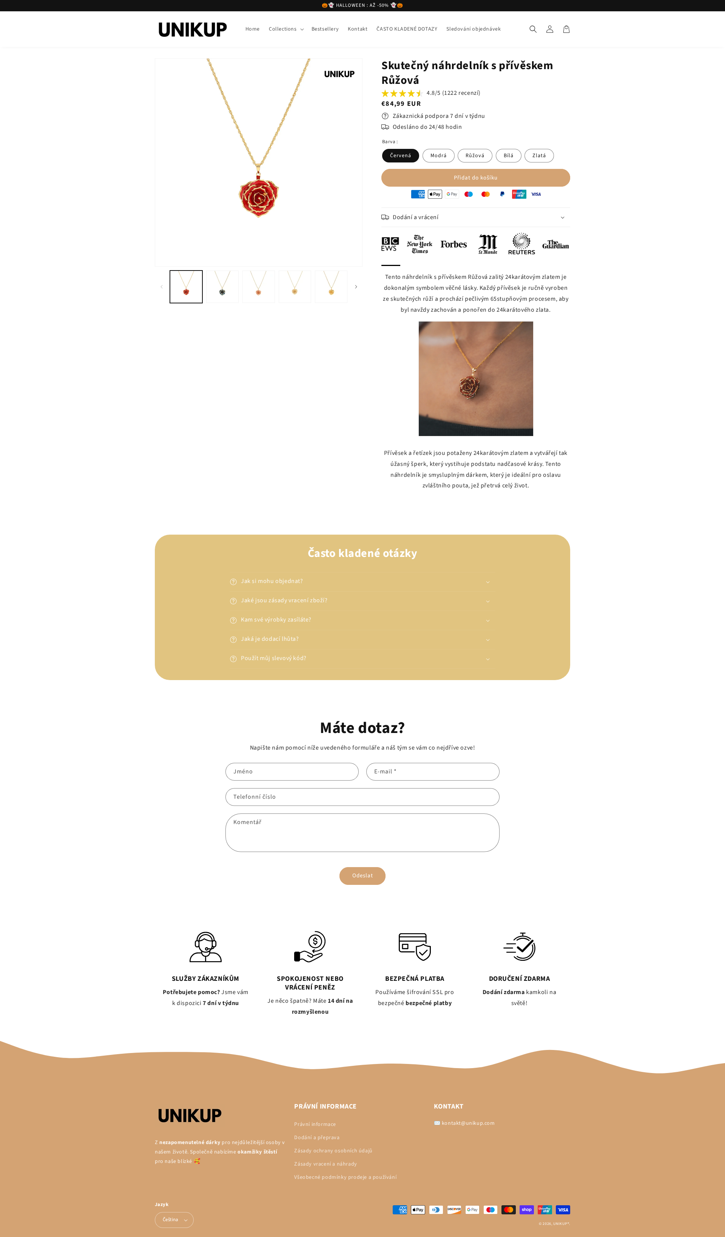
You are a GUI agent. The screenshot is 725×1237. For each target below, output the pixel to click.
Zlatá (539, 155)
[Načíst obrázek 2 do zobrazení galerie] (222, 287)
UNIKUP (560, 1223)
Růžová (475, 155)
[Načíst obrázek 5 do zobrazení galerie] (331, 287)
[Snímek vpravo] (355, 287)
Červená (400, 155)
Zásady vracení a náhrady (325, 1164)
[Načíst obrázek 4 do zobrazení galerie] (295, 287)
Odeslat (362, 876)
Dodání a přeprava (316, 1137)
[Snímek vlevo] (161, 287)
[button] (285, 29)
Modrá (438, 155)
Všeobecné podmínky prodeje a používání (345, 1177)
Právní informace (315, 1124)
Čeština (171, 1219)
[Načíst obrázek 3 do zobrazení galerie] (258, 287)
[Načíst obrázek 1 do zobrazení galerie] (186, 287)
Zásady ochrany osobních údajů (333, 1151)
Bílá (509, 155)
